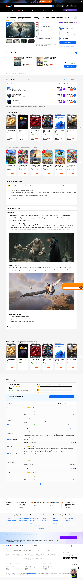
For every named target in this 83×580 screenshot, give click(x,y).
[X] (74, 564)
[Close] (81, 1)
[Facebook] (64, 564)
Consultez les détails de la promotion (13, 538)
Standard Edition (40, 38)
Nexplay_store (15, 100)
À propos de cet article (21, 73)
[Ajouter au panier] (74, 88)
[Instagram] (72, 564)
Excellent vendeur (16, 89)
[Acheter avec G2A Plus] (64, 88)
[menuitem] (8, 10)
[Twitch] (68, 564)
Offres (7, 73)
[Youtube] (66, 564)
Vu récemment (13, 73)
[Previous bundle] (74, 53)
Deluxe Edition (47, 38)
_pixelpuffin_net (66, 27)
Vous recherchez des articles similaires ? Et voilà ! (22, 148)
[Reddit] (70, 564)
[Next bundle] (76, 53)
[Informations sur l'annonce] (36, 114)
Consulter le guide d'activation (44, 23)
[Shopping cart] (75, 5)
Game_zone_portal (16, 94)
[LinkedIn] (76, 564)
